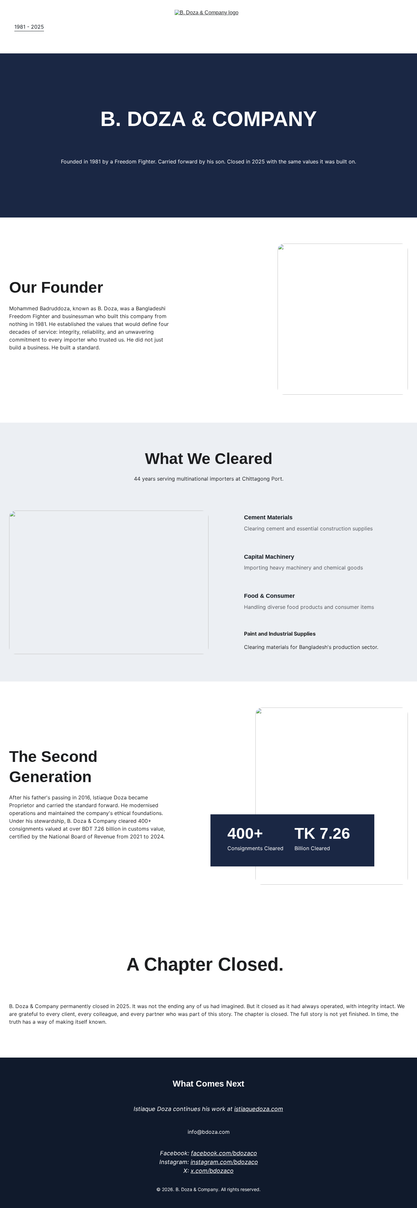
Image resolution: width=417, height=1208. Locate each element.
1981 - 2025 (29, 26)
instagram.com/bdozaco (224, 1162)
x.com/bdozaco (212, 1170)
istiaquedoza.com (258, 1108)
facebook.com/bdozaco (224, 1153)
